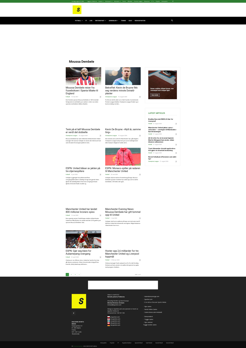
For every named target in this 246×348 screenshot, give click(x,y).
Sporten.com (118, 309)
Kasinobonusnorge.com (151, 296)
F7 (152, 1)
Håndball (130, 1)
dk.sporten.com (115, 323)
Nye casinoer (148, 322)
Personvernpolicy (77, 346)
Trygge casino (148, 319)
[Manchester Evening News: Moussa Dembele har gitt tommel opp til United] (123, 198)
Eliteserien (147, 1)
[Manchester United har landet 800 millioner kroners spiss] (83, 198)
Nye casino (147, 306)
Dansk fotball (159, 343)
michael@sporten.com (114, 305)
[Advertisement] (123, 40)
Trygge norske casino (150, 325)
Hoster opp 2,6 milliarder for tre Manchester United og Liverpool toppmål (122, 253)
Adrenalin (116, 1)
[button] (172, 21)
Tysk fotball (149, 343)
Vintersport (108, 1)
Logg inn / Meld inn (92, 1)
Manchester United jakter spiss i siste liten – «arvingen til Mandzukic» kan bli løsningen (162, 129)
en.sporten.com (115, 319)
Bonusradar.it (148, 316)
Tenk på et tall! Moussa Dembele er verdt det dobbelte (83, 131)
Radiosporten (140, 20)
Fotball (100, 1)
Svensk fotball (170, 343)
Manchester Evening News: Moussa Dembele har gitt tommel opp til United (122, 212)
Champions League (111, 96)
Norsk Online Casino (150, 309)
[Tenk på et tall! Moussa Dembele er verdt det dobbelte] (83, 118)
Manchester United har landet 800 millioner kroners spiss (81, 210)
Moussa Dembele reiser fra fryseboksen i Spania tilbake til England (82, 90)
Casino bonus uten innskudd (153, 312)
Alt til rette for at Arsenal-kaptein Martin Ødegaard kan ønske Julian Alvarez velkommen (161, 140)
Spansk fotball (139, 343)
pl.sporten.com (115, 317)
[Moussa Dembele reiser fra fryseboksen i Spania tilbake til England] (83, 76)
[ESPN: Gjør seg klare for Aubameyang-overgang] (83, 239)
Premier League (138, 1)
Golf (130, 20)
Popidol (158, 1)
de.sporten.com (115, 325)
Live (91, 20)
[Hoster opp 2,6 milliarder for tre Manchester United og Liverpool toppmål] (123, 239)
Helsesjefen (165, 1)
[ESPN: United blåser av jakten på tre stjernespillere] (83, 157)
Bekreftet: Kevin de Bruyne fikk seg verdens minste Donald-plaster (121, 90)
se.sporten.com (115, 321)
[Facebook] (172, 1)
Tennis (124, 1)
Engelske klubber (126, 343)
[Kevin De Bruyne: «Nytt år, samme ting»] (123, 118)
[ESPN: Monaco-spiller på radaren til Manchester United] (123, 157)
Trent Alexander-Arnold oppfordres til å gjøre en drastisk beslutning (161, 149)
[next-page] (79, 274)
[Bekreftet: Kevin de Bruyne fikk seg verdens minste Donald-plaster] (123, 76)
